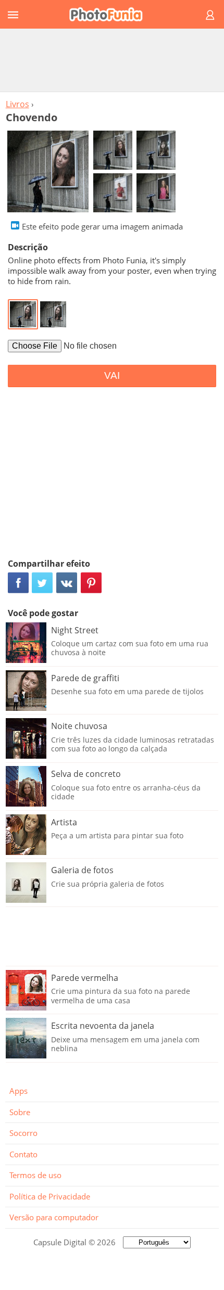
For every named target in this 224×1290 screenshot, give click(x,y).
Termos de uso (35, 1175)
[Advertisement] (112, 60)
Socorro (23, 1133)
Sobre (19, 1112)
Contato (23, 1154)
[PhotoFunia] (110, 14)
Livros (17, 104)
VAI (112, 375)
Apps (18, 1090)
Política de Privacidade (49, 1196)
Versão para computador (53, 1217)
